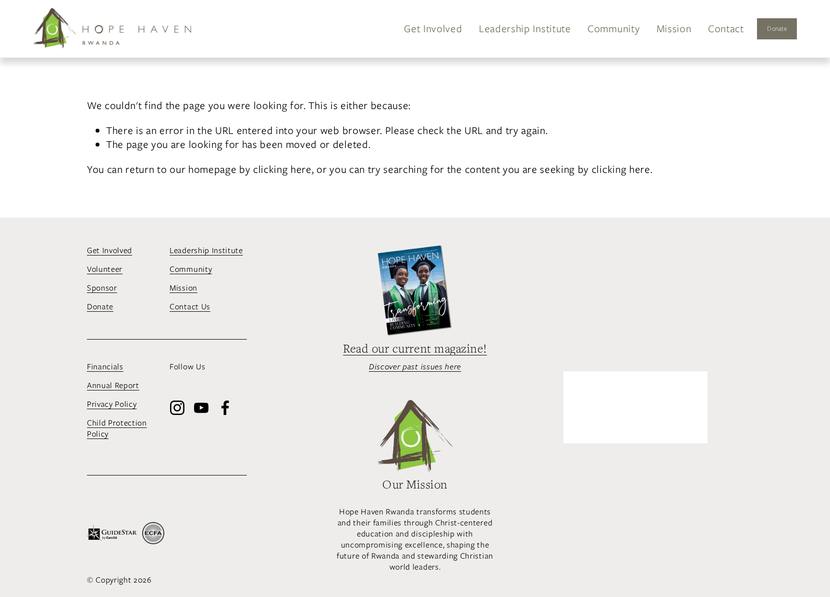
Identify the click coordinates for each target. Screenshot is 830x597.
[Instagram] (177, 407)
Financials (105, 366)
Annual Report (113, 385)
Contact (726, 28)
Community (613, 28)
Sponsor (102, 287)
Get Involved (433, 28)
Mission (674, 28)
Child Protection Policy (117, 428)
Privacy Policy (111, 404)
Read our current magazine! (415, 348)
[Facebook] (225, 407)
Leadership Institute (525, 28)
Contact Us (190, 306)
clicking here (282, 169)
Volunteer (104, 269)
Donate (777, 28)
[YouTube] (201, 407)
